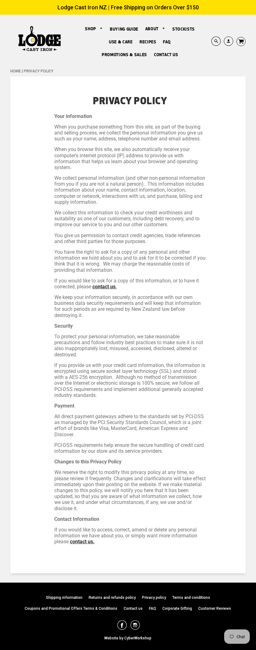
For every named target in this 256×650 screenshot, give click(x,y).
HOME (15, 71)
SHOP (91, 29)
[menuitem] (94, 28)
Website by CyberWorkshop (127, 638)
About (152, 29)
